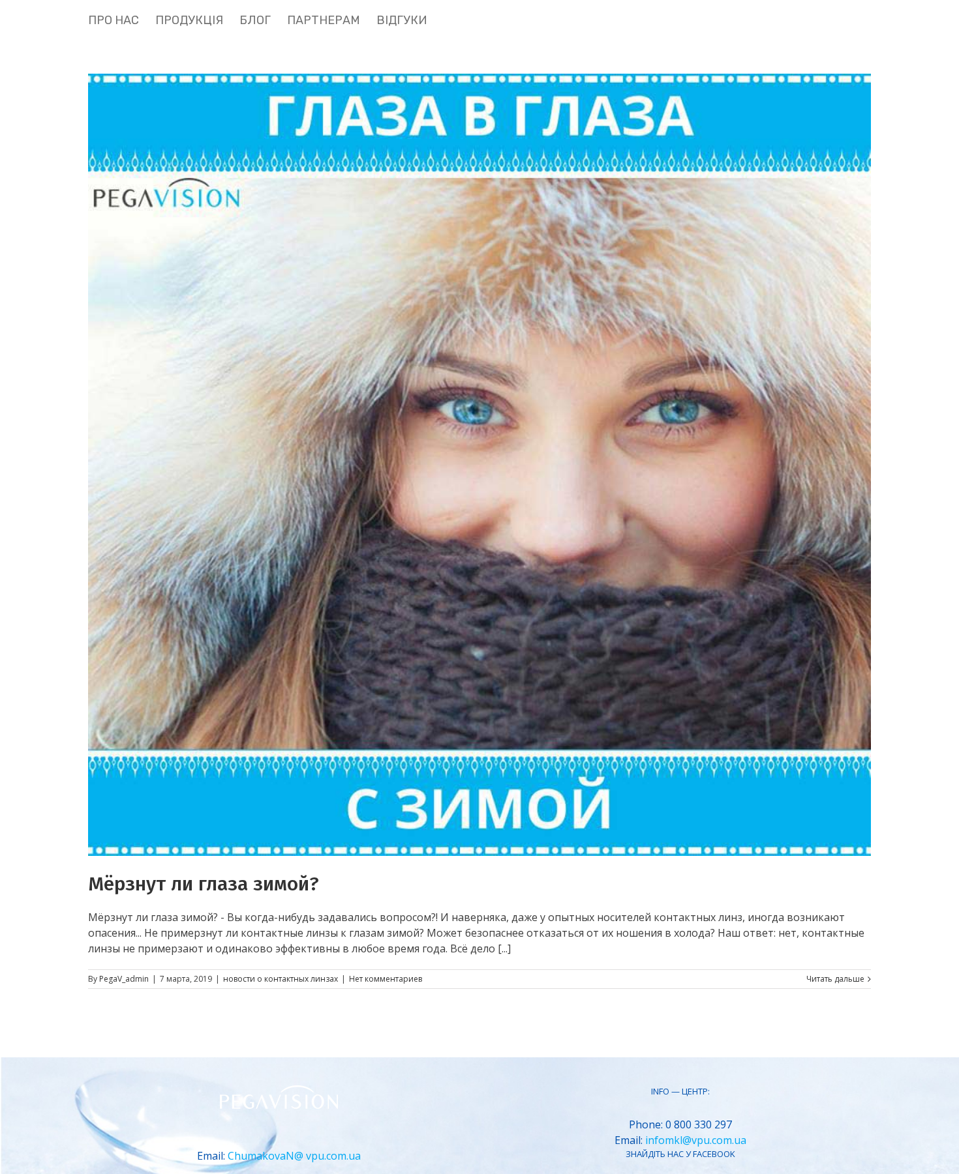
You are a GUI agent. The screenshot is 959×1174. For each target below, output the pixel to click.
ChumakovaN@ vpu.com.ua (294, 1156)
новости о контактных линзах (280, 978)
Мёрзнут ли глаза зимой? (203, 884)
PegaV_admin (124, 978)
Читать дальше (835, 978)
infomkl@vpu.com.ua (695, 1140)
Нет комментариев (385, 978)
